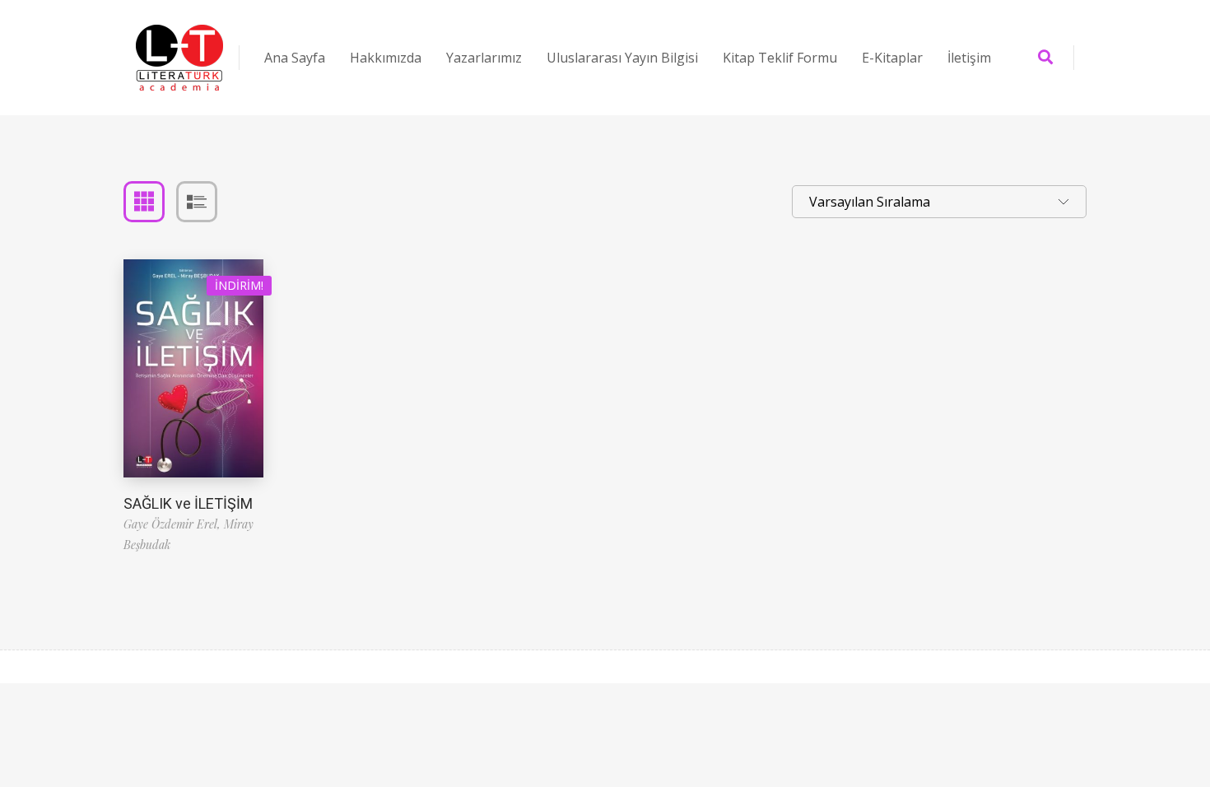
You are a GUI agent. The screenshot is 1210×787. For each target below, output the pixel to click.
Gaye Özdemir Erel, (173, 524)
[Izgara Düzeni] (144, 201)
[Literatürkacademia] (179, 58)
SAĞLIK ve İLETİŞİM (188, 503)
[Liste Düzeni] (196, 201)
